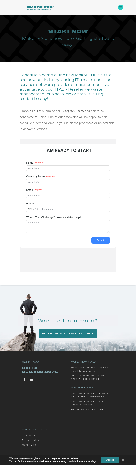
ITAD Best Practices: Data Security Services (87, 403)
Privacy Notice (31, 440)
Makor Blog (29, 444)
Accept (110, 459)
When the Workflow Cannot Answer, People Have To (87, 377)
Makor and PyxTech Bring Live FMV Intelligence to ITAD (89, 369)
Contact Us (29, 435)
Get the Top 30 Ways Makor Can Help (68, 333)
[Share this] (25, 379)
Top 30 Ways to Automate (87, 409)
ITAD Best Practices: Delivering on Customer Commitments (90, 395)
